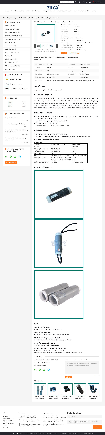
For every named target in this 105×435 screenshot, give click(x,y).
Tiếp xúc (64, 53)
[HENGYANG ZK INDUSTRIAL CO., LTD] (52, 7)
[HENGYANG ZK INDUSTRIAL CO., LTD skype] (21, 156)
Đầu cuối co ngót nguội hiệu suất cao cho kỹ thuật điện (40, 397)
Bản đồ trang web (8, 427)
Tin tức (93, 11)
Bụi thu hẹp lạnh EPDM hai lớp (93, 397)
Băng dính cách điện (11, 66)
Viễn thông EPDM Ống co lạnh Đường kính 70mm (53, 424)
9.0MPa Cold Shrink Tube (46, 352)
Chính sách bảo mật (18, 433)
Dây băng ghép (9, 59)
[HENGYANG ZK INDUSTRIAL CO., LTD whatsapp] (12, 156)
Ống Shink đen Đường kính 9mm (19, 88)
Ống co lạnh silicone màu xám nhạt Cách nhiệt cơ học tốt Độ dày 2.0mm (30, 420)
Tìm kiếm (77, 2)
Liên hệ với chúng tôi (81, 11)
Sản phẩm (9, 18)
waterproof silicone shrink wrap (74, 352)
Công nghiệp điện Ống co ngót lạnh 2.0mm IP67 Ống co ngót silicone (28, 416)
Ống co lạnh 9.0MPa (15, 84)
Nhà (4, 18)
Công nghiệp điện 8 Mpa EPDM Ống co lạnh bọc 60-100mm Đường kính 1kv (53, 420)
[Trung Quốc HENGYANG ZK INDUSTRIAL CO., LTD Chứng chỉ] (10, 104)
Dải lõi (7, 56)
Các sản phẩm (18, 11)
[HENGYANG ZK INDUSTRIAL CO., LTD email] (7, 156)
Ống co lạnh (17, 18)
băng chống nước (10, 62)
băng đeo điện (9, 69)
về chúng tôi (36, 11)
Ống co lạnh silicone (11, 32)
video (27, 11)
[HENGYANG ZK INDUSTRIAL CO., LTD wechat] (16, 156)
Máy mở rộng (9, 49)
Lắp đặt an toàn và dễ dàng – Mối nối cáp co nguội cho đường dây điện (80, 397)
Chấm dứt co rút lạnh (11, 39)
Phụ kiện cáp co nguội (11, 35)
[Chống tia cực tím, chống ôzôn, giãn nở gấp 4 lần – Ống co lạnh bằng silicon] (53, 389)
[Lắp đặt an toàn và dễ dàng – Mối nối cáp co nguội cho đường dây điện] (80, 389)
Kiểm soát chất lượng (65, 11)
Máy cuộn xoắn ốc (10, 52)
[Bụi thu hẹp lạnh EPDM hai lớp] (93, 389)
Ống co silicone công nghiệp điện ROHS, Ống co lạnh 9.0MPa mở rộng (29, 424)
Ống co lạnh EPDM (11, 29)
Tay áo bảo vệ (9, 45)
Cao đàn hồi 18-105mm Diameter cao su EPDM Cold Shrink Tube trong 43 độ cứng (54, 416)
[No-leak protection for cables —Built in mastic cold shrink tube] (45, 33)
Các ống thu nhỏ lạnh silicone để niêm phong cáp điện (66, 397)
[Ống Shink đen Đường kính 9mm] (7, 89)
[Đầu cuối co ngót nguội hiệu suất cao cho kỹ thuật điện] (40, 389)
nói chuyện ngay (87, 2)
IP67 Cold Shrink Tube (59, 352)
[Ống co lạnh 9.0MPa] (7, 84)
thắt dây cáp (8, 42)
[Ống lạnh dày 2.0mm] (7, 79)
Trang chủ (8, 11)
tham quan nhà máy (48, 11)
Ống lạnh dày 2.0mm (15, 79)
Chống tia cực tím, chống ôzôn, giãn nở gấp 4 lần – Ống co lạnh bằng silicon (53, 397)
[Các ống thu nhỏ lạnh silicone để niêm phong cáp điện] (67, 389)
